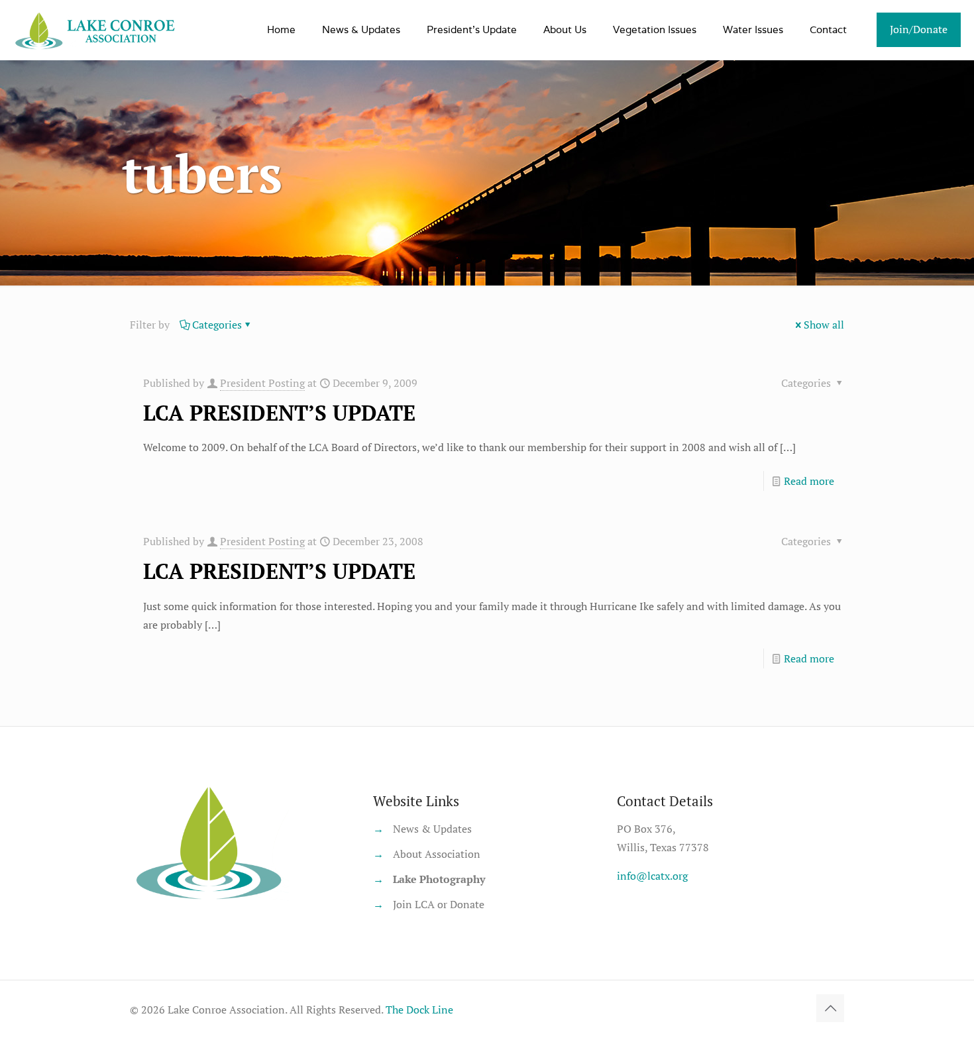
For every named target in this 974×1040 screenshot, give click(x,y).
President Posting (262, 383)
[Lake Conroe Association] (97, 30)
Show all (824, 324)
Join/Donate (918, 29)
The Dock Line (419, 1009)
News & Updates (432, 828)
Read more (809, 481)
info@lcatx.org (652, 875)
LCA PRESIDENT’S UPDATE (279, 413)
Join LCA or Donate (438, 904)
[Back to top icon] (830, 1008)
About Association (436, 854)
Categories (217, 324)
